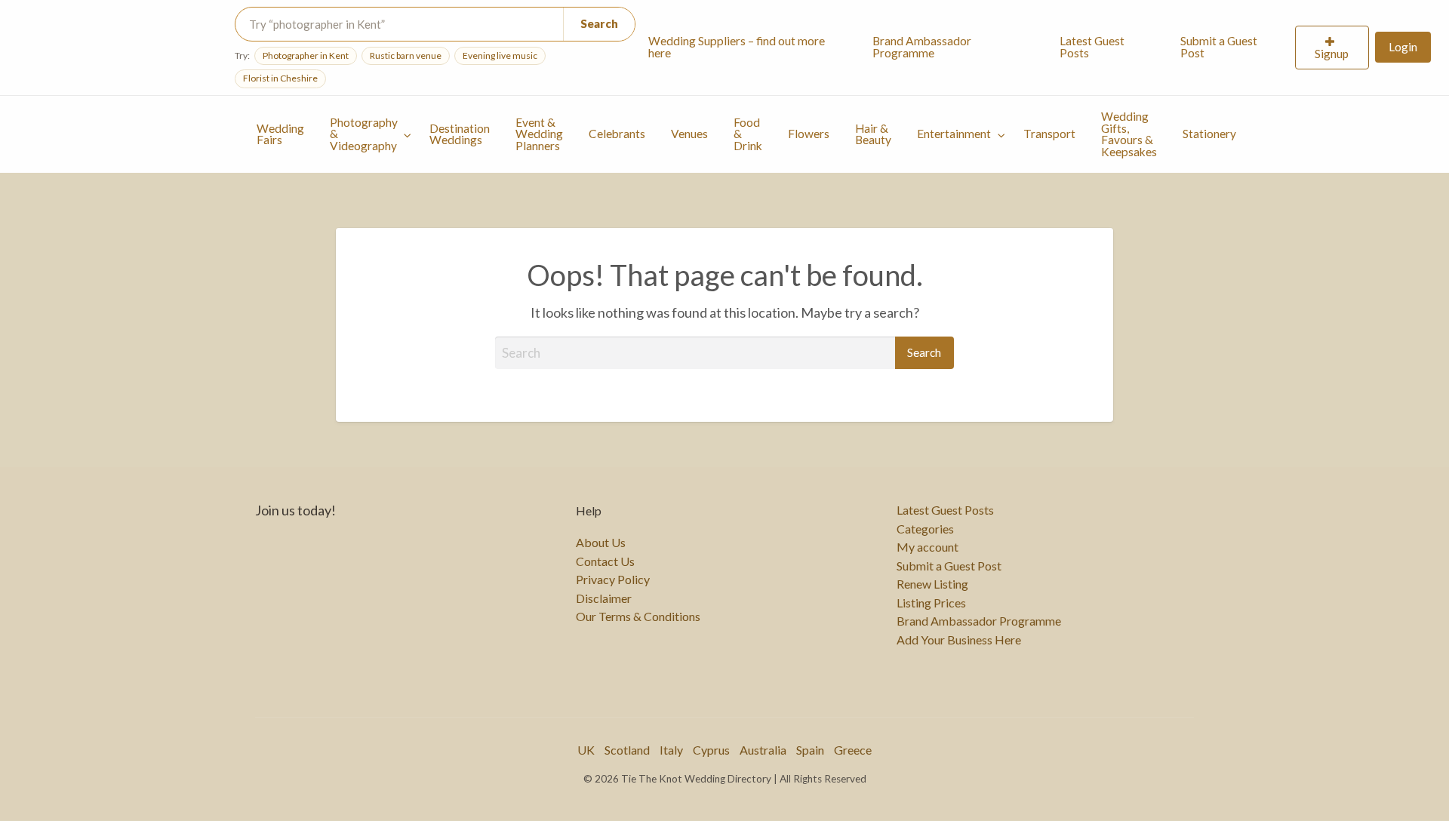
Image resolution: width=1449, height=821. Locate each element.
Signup (1332, 53)
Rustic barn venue (405, 55)
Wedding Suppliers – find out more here (736, 47)
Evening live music (500, 55)
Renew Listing (932, 584)
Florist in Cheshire (280, 78)
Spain (810, 750)
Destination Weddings (459, 134)
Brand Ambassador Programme (921, 47)
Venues (689, 133)
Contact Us (605, 561)
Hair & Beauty (873, 134)
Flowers (808, 133)
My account (927, 547)
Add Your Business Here (959, 640)
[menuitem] (747, 47)
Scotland (627, 750)
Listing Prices (931, 603)
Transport (1049, 133)
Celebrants (617, 133)
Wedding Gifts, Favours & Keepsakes (1129, 133)
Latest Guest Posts (1092, 47)
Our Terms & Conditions (638, 616)
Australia (763, 750)
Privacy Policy (613, 579)
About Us (601, 543)
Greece (853, 750)
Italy (671, 750)
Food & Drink (748, 133)
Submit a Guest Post (1218, 47)
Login (1403, 47)
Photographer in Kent (306, 55)
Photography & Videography (364, 133)
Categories (925, 529)
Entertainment (954, 133)
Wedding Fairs (280, 134)
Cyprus (711, 750)
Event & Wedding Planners (539, 133)
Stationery (1209, 133)
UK (586, 750)
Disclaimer (604, 598)
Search (599, 23)
